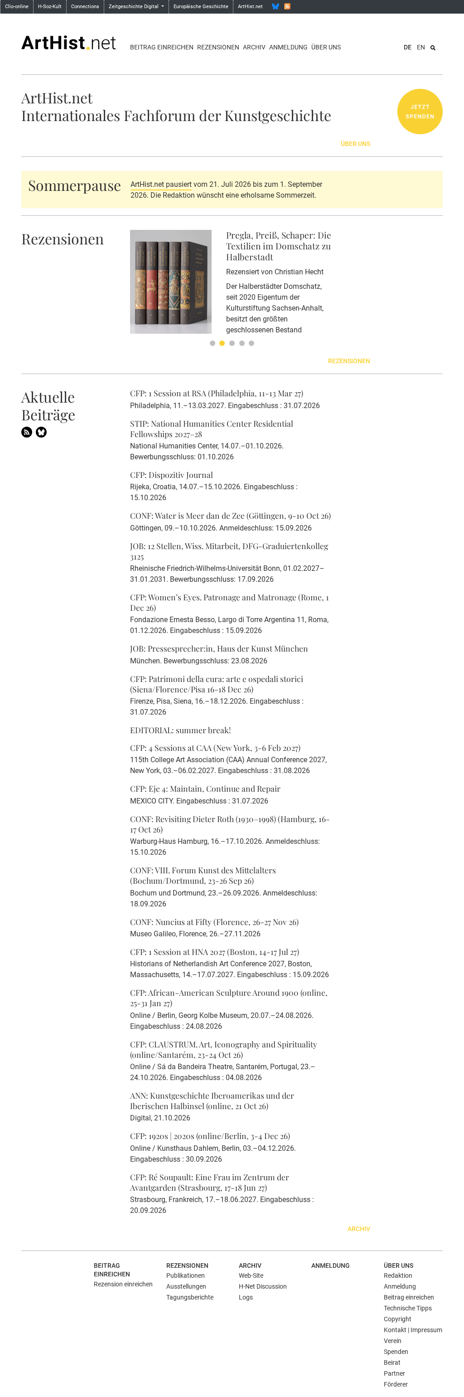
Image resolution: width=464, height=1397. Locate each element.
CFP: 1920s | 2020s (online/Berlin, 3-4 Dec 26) (210, 1135)
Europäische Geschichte (201, 7)
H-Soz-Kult (50, 7)
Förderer (396, 1384)
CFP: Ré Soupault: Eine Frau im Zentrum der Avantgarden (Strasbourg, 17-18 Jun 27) (209, 1182)
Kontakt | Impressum (413, 1330)
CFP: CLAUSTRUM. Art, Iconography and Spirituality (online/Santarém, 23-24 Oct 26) (223, 1049)
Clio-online (17, 7)
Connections (85, 7)
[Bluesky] (275, 6)
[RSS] (287, 6)
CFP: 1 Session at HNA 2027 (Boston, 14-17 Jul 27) (214, 951)
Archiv (254, 47)
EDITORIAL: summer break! (180, 730)
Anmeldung (288, 47)
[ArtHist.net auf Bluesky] (41, 431)
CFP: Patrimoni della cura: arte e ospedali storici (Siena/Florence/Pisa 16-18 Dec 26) (216, 683)
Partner (394, 1373)
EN (421, 47)
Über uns (326, 47)
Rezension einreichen (123, 1284)
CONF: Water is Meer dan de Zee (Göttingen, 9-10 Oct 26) (230, 515)
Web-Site (251, 1275)
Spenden (396, 1351)
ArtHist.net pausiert (161, 184)
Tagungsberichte (189, 1297)
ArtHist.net (250, 7)
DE (407, 47)
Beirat (392, 1362)
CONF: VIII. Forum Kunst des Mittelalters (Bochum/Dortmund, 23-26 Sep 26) (203, 875)
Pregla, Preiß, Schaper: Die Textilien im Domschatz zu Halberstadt (278, 246)
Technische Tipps (408, 1308)
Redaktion (398, 1275)
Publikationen (185, 1275)
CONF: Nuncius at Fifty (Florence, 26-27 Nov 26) (214, 921)
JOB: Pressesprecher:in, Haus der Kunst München (219, 648)
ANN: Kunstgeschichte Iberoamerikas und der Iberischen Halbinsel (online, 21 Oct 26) (212, 1100)
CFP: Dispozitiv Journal (171, 474)
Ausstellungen (186, 1286)
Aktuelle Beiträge (48, 405)
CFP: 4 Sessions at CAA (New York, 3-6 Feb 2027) (215, 747)
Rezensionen (218, 47)
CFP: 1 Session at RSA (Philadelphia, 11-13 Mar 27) (216, 393)
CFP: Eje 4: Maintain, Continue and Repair (205, 788)
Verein (392, 1340)
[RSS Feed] (26, 431)
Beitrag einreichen (161, 47)
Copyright (397, 1319)
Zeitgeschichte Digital (134, 7)
